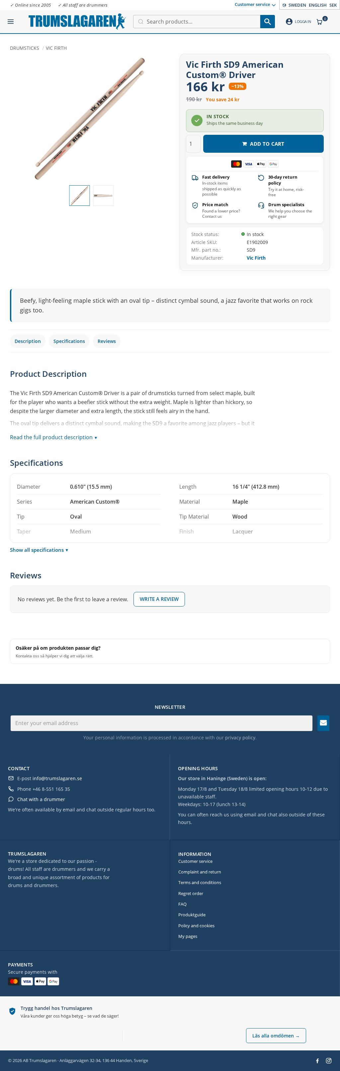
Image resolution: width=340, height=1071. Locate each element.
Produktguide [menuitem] (192, 915)
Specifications (69, 341)
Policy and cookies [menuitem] (196, 926)
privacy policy (240, 737)
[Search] (267, 21)
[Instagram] (328, 1060)
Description (28, 341)
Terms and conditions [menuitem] (199, 882)
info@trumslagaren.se (57, 778)
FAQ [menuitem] (182, 904)
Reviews (107, 341)
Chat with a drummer (41, 799)
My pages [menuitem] (187, 936)
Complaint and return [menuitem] (199, 872)
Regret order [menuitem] (190, 893)
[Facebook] (317, 1060)
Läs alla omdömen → (276, 1035)
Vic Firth (256, 258)
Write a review (159, 599)
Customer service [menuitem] (252, 4)
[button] (10, 19)
